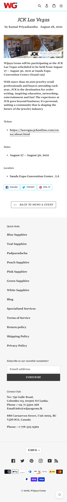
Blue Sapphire (17, 234)
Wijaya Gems (38, 490)
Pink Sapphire (17, 271)
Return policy (16, 327)
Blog (10, 299)
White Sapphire (18, 290)
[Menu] (61, 5)
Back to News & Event (36, 204)
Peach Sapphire (18, 262)
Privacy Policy (17, 345)
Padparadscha (17, 253)
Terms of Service (18, 318)
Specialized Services (21, 308)
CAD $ (32, 450)
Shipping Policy (18, 336)
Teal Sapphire (17, 244)
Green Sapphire (18, 281)
